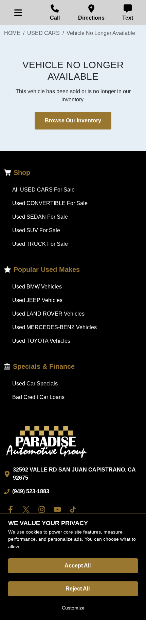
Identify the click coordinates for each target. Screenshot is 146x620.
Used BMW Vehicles (37, 286)
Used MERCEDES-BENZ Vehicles (54, 327)
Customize (73, 608)
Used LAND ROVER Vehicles (48, 314)
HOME (12, 33)
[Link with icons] (12, 509)
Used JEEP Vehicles (37, 300)
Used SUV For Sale (36, 230)
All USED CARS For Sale (43, 190)
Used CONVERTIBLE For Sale (50, 203)
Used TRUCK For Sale (40, 244)
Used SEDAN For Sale (40, 217)
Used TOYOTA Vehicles (41, 341)
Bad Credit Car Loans (38, 397)
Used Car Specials (35, 383)
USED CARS (43, 33)
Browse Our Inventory (73, 120)
